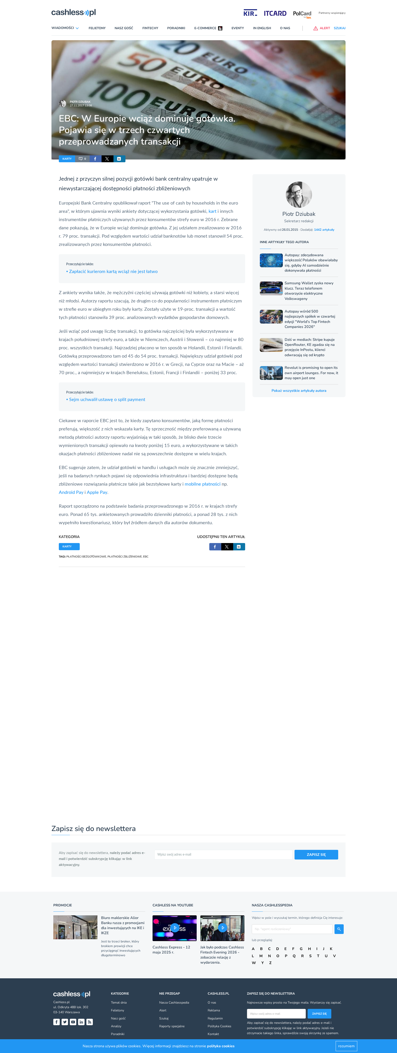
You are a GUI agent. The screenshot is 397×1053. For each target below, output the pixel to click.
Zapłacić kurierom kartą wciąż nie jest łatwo (112, 271)
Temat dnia (119, 1002)
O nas (285, 28)
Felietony (97, 28)
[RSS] (89, 1022)
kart (212, 211)
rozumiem (346, 1046)
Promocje (62, 905)
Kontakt (213, 1034)
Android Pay (71, 492)
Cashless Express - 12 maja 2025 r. (171, 950)
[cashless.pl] (73, 13)
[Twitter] (65, 1022)
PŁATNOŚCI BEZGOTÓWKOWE (86, 556)
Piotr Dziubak (80, 102)
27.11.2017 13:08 (81, 105)
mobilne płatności (203, 484)
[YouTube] (73, 1022)
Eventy (238, 28)
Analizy (116, 1026)
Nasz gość (124, 28)
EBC (145, 556)
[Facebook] (56, 1022)
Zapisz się (319, 1014)
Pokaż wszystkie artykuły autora (299, 390)
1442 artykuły (324, 230)
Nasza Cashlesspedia (174, 1002)
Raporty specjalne (171, 1026)
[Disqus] (152, 624)
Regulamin (215, 1018)
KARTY (66, 159)
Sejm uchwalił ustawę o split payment (105, 399)
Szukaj (163, 1018)
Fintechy (150, 28)
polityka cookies (221, 1046)
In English (262, 28)
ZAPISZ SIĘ (316, 855)
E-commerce (205, 28)
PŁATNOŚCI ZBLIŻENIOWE (125, 556)
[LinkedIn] (81, 1022)
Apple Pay (97, 492)
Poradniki (176, 28)
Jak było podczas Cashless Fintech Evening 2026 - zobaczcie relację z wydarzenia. (222, 955)
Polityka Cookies (219, 1026)
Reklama (214, 1010)
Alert (162, 1010)
